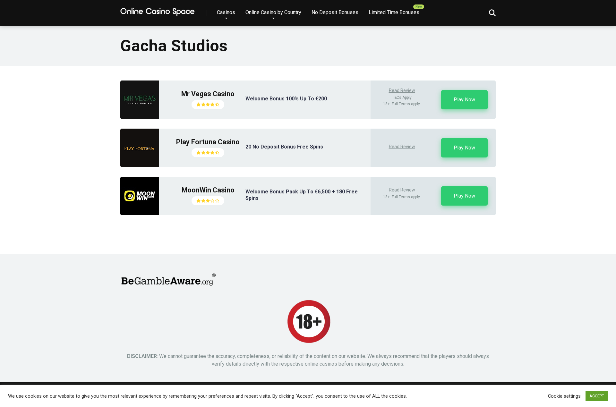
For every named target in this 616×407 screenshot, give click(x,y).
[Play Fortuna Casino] (139, 165)
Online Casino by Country (273, 12)
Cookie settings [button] (564, 396)
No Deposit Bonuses (335, 12)
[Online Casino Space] (157, 10)
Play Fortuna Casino (208, 142)
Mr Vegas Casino (208, 94)
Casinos (226, 12)
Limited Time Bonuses (394, 12)
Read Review (402, 90)
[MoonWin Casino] (139, 213)
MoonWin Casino (208, 190)
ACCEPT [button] (596, 396)
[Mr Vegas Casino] (139, 117)
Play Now (464, 100)
